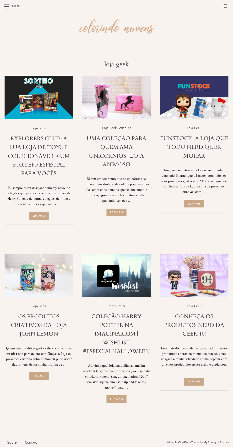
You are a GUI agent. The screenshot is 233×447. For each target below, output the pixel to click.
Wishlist (125, 128)
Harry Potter (116, 306)
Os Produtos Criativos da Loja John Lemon (39, 325)
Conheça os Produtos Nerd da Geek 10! (194, 325)
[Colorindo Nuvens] (116, 25)
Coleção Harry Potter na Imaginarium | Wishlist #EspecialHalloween (116, 334)
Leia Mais (39, 215)
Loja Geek (39, 128)
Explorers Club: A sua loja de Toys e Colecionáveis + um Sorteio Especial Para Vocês (39, 156)
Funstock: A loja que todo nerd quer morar (194, 147)
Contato (31, 442)
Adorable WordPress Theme (182, 442)
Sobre (12, 442)
